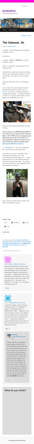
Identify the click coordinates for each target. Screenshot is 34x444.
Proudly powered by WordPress (17, 440)
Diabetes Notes (24, 240)
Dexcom (17, 240)
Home (4, 30)
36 (27, 241)
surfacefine (16, 245)
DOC (10, 241)
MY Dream (9, 147)
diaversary (5, 241)
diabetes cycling (9, 243)
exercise (14, 241)
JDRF (18, 241)
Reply (7, 288)
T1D (10, 245)
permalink (5, 247)
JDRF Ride (5, 245)
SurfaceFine (9, 10)
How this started (13, 30)
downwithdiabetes (26, 243)
